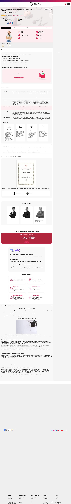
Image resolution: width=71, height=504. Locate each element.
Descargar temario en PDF (22, 255)
